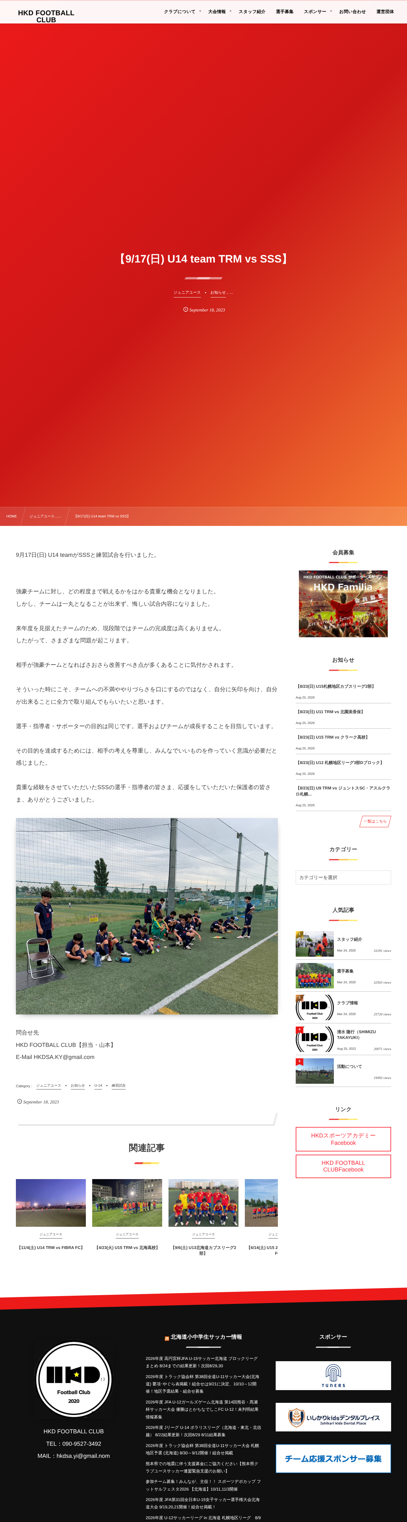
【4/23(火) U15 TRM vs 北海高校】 (127, 1247)
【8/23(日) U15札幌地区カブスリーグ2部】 (336, 686)
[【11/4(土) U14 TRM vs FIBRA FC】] (51, 1203)
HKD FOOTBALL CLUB (46, 17)
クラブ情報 (347, 1002)
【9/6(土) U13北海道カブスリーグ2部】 (203, 1250)
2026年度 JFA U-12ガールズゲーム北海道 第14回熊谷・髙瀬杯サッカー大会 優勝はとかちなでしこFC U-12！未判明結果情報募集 (202, 1409)
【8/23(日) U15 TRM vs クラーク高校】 (333, 737)
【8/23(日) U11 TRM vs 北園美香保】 (330, 711)
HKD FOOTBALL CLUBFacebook (343, 1166)
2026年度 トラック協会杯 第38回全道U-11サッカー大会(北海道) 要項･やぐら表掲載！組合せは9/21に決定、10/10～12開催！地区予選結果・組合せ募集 (202, 1384)
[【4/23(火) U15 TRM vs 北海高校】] (127, 1203)
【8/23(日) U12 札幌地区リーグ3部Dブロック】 (340, 762)
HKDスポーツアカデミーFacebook (343, 1139)
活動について (349, 1066)
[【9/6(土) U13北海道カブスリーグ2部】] (203, 1203)
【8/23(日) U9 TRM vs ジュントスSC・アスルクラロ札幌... (343, 791)
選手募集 (345, 971)
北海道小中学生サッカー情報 (206, 1337)
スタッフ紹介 (349, 939)
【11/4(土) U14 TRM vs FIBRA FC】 (51, 1247)
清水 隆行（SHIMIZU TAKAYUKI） (356, 1034)
